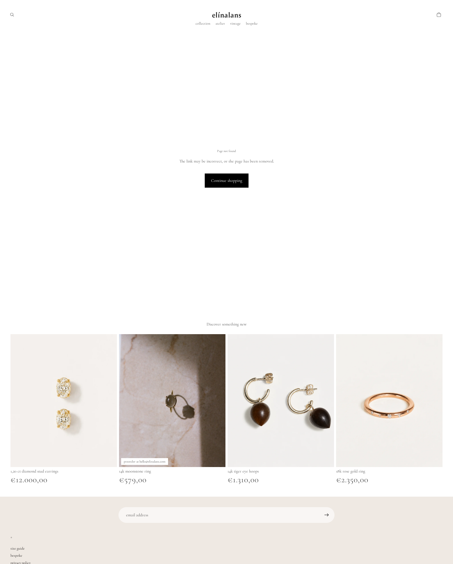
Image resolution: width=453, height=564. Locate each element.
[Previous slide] (18, 400)
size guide (17, 548)
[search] (12, 14)
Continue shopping (226, 180)
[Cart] (439, 14)
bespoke (16, 555)
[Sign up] (326, 514)
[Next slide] (109, 400)
